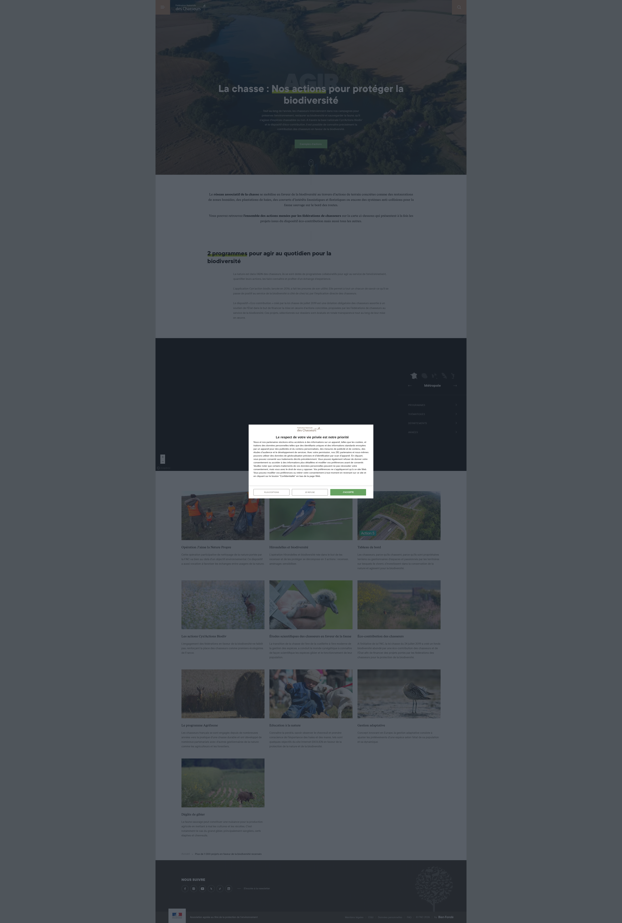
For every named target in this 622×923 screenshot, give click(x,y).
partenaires (272, 442)
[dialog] (311, 461)
